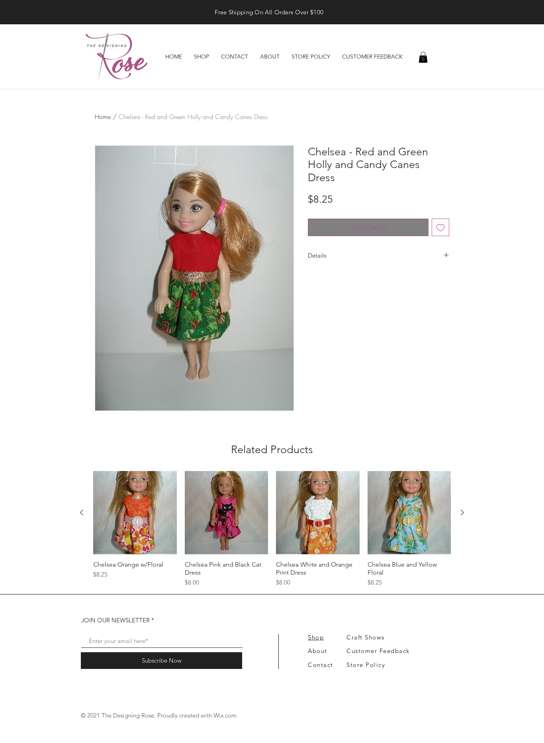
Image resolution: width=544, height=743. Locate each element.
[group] (272, 529)
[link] (423, 57)
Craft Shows (365, 637)
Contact (320, 665)
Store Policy (365, 665)
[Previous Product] (81, 512)
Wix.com (225, 715)
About (317, 651)
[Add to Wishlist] (440, 227)
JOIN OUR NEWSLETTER (115, 620)
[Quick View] (135, 513)
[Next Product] (462, 512)
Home (103, 116)
